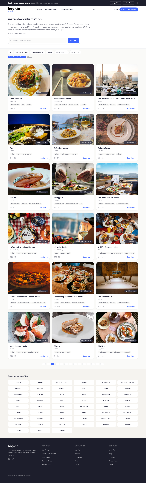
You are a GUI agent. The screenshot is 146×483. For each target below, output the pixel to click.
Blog (110, 453)
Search (73, 40)
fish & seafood (61, 52)
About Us (112, 450)
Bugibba (18, 388)
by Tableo (10, 11)
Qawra (127, 406)
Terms (111, 464)
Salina (84, 412)
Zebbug (40, 430)
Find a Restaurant (51, 9)
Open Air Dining (47, 461)
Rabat (62, 412)
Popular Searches (67, 9)
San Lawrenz (127, 412)
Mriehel (127, 400)
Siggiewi (40, 418)
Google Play (129, 3)
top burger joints (22, 52)
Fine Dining (45, 450)
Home (39, 9)
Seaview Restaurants (49, 453)
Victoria (62, 424)
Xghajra (18, 430)
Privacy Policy (113, 461)
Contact (112, 457)
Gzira (106, 388)
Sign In (116, 9)
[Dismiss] (137, 3)
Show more (75, 52)
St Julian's (78, 457)
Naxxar (62, 406)
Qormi (18, 412)
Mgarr (62, 400)
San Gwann (106, 412)
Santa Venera (18, 418)
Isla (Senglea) (18, 394)
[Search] (94, 9)
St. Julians (83, 418)
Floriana (40, 388)
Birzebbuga (106, 382)
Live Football (46, 464)
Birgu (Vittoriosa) (62, 382)
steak (50, 52)
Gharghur (62, 388)
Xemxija (106, 424)
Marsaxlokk (128, 394)
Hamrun (128, 388)
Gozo (84, 388)
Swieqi (127, 418)
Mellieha (40, 400)
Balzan (40, 382)
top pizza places (38, 52)
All (10, 52)
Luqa (62, 394)
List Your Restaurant (128, 9)
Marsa (84, 394)
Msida (18, 406)
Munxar (40, 406)
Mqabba (106, 400)
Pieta (106, 406)
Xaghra (83, 424)
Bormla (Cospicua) (127, 382)
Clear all (29, 57)
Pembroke (84, 406)
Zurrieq (62, 430)
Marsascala (106, 394)
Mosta (84, 400)
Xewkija (128, 424)
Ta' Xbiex (18, 424)
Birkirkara (84, 382)
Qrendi (40, 412)
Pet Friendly (46, 457)
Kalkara (40, 394)
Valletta (40, 424)
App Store (117, 3)
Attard (18, 382)
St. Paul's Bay (105, 418)
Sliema (62, 418)
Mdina (18, 400)
